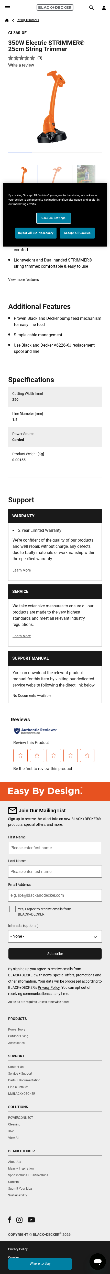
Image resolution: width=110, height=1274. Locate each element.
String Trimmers (28, 20)
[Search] (91, 7)
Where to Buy (40, 1263)
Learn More (22, 570)
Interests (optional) (23, 926)
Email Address (19, 885)
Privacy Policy (49, 987)
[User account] (104, 7)
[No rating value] (22, 58)
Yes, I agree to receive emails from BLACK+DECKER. (44, 911)
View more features (23, 279)
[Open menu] (7, 7)
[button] (9, 1219)
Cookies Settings (53, 218)
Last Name (17, 861)
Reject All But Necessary (36, 233)
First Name (17, 837)
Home (6, 20)
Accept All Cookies (77, 233)
